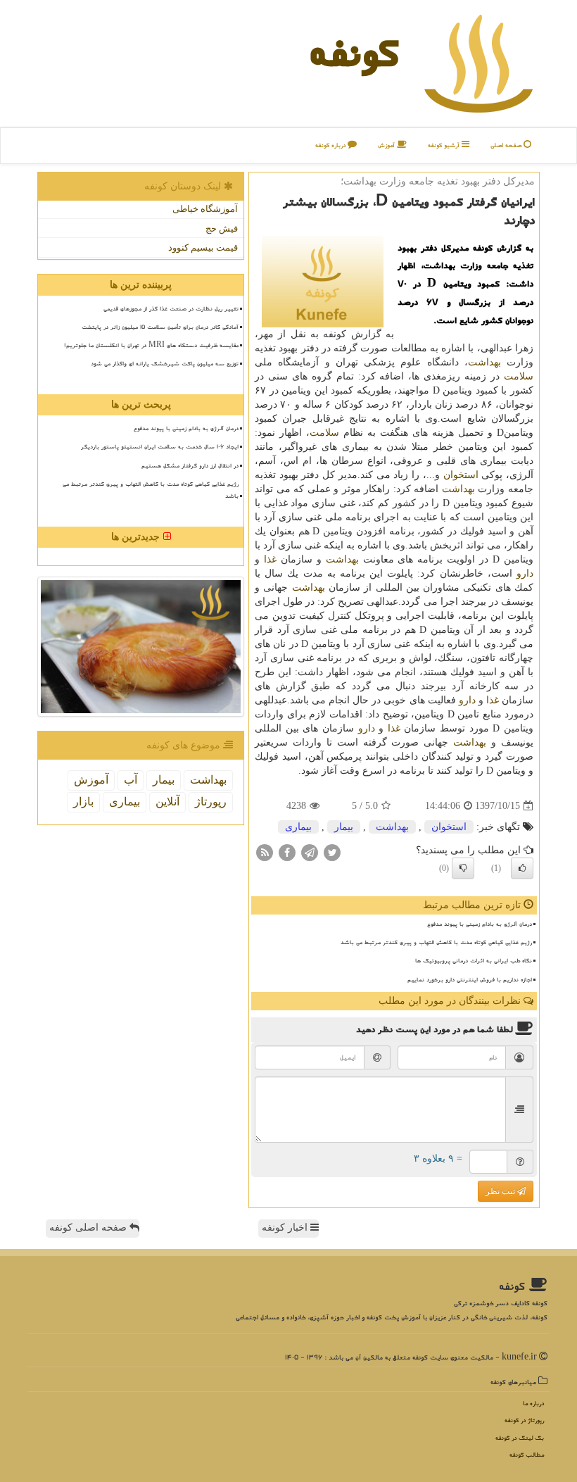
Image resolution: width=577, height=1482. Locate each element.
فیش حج (221, 228)
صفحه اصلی (507, 145)
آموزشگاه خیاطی (205, 208)
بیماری (298, 827)
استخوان (460, 475)
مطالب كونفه (526, 1455)
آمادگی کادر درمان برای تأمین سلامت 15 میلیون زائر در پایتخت (160, 327)
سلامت (518, 376)
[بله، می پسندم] (522, 868)
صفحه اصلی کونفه (89, 1227)
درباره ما (533, 1403)
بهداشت (484, 362)
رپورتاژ (211, 802)
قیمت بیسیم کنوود (203, 247)
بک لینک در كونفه (519, 1438)
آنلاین (167, 802)
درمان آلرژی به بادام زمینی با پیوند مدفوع (479, 924)
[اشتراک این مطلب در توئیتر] (332, 852)
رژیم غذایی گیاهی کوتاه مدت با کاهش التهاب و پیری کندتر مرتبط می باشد (436, 942)
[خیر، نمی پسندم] (463, 868)
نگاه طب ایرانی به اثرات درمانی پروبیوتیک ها (473, 960)
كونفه (353, 52)
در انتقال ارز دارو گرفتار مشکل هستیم (190, 465)
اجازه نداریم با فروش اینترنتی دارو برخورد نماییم (469, 979)
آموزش (387, 145)
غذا (270, 559)
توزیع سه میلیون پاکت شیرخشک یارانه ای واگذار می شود (165, 363)
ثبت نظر (501, 1191)
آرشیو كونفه (445, 145)
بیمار (343, 827)
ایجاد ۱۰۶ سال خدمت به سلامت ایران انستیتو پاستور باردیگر (160, 446)
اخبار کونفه (286, 1227)
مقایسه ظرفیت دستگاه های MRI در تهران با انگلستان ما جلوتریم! (151, 345)
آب (130, 780)
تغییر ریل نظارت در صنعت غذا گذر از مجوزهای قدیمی (171, 308)
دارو (524, 573)
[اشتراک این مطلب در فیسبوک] (287, 852)
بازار (83, 802)
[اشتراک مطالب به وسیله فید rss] (264, 852)
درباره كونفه (331, 145)
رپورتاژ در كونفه (524, 1420)
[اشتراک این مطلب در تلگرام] (309, 852)
